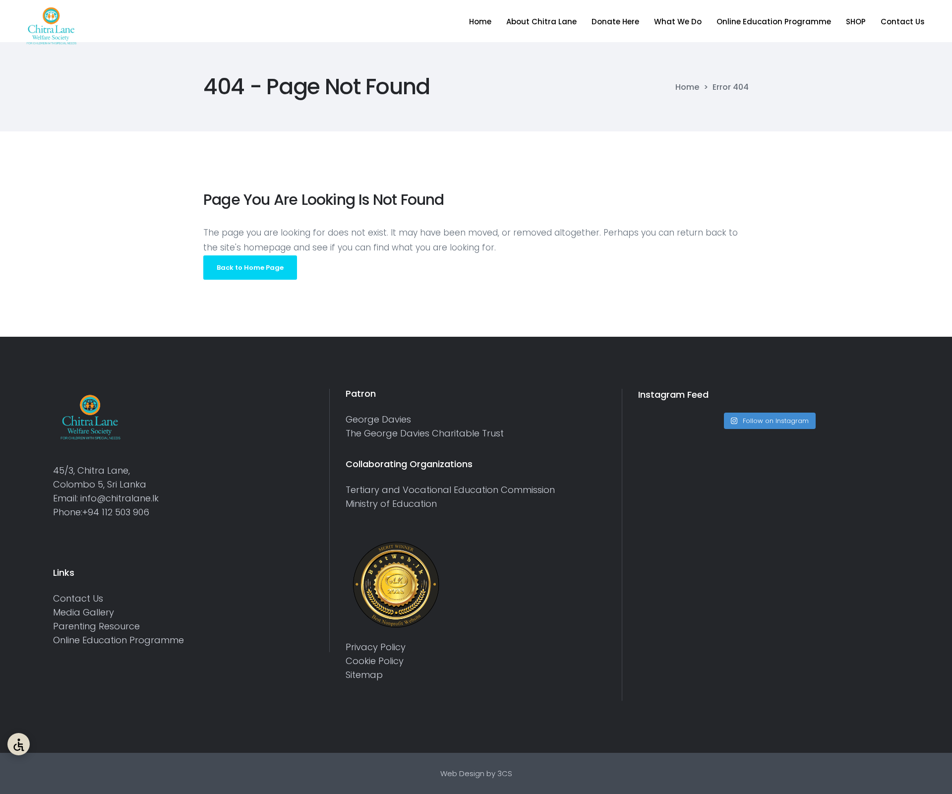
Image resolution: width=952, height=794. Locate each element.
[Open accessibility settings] (18, 744)
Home (687, 87)
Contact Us (78, 598)
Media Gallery (83, 612)
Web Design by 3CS (476, 773)
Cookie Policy (375, 661)
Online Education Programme (118, 640)
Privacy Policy (376, 647)
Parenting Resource (96, 626)
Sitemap (364, 675)
